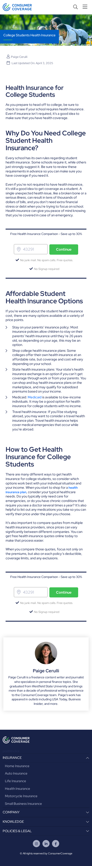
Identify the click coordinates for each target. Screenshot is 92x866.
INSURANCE (12, 757)
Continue (63, 249)
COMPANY (11, 812)
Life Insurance (15, 781)
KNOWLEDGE (13, 821)
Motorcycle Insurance (21, 796)
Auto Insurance (16, 773)
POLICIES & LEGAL (17, 831)
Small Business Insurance (23, 803)
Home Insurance (17, 766)
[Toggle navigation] (85, 7)
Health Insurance (17, 788)
